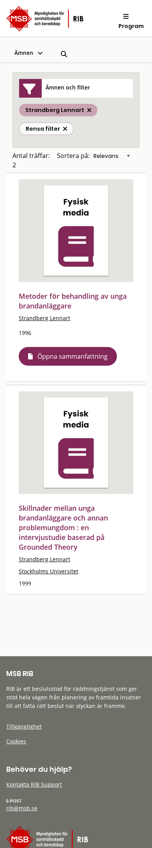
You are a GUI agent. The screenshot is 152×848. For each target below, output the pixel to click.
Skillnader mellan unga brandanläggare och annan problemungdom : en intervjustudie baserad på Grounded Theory (63, 527)
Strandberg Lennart (44, 318)
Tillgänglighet (24, 726)
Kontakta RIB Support (34, 784)
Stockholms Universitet (48, 571)
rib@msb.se (21, 808)
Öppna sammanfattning (72, 356)
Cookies (16, 741)
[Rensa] (65, 128)
